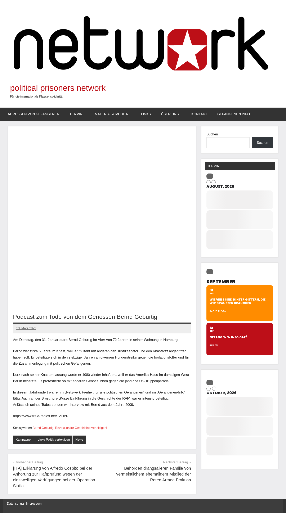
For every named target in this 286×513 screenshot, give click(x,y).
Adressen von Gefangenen (33, 114)
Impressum (34, 503)
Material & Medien (112, 114)
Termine (77, 114)
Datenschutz (15, 503)
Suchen (212, 134)
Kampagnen (24, 439)
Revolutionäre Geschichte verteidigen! (81, 427)
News (79, 439)
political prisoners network (58, 88)
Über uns (170, 114)
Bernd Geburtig (43, 427)
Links (146, 114)
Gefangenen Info (233, 114)
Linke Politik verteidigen (54, 439)
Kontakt (199, 114)
